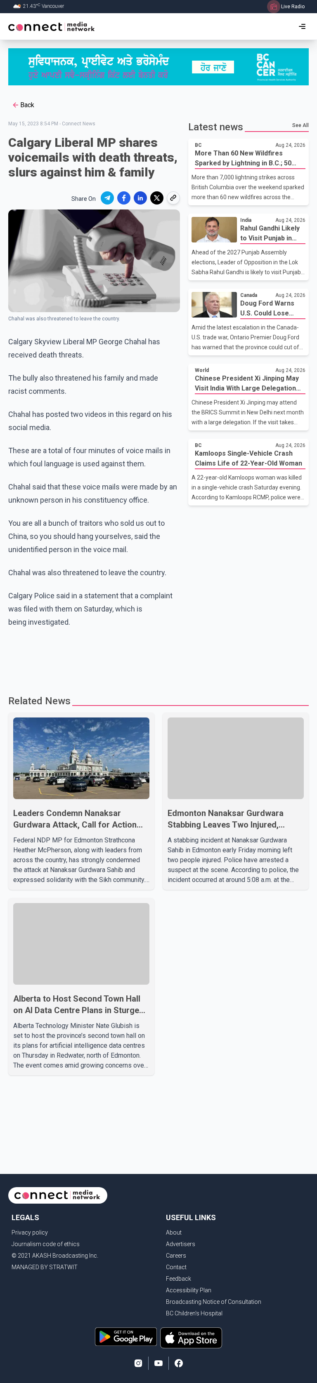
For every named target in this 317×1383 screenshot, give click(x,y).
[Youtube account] (158, 1363)
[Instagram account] (138, 1363)
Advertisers (180, 1244)
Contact (176, 1267)
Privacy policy (30, 1232)
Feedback (178, 1278)
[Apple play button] (191, 1337)
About (174, 1232)
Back (27, 105)
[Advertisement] (158, 657)
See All (300, 125)
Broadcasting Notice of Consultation (213, 1301)
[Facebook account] (178, 1363)
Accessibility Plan (188, 1290)
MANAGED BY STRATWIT (45, 1267)
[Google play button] (126, 1337)
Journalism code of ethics (46, 1244)
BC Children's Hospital (194, 1313)
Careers (176, 1255)
